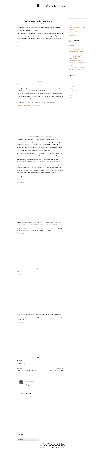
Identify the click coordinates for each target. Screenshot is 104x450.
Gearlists (71, 88)
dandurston (33, 23)
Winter (71, 101)
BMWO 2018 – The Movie (75, 35)
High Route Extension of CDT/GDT (77, 25)
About (18, 13)
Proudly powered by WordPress (46, 447)
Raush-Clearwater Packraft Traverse (77, 27)
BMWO (71, 79)
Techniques (72, 97)
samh (26, 380)
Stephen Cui (72, 44)
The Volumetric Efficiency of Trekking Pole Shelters (76, 51)
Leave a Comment (47, 23)
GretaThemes (61, 447)
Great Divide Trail (27, 13)
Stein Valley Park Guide (41, 13)
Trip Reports (44, 18)
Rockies (71, 93)
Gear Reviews (72, 86)
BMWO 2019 (72, 29)
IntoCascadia (52, 6)
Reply (60, 379)
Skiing (71, 95)
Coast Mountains (37, 18)
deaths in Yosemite (25, 142)
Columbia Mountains (74, 84)
